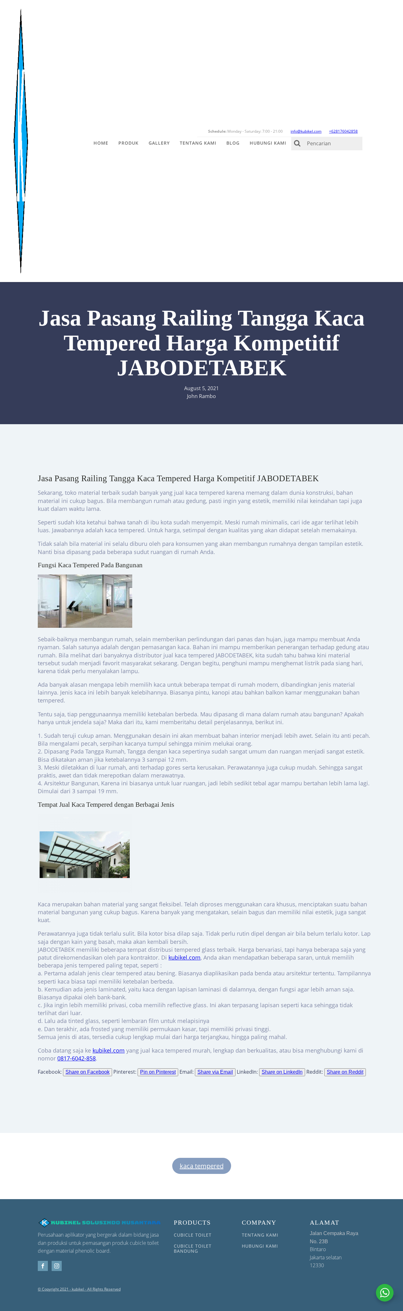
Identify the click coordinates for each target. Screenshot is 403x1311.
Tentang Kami (198, 143)
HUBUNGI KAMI (260, 1246)
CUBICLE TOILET (193, 1235)
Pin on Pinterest (158, 1072)
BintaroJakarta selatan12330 (334, 1250)
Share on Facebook (87, 1072)
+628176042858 (343, 131)
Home (101, 143)
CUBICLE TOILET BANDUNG (193, 1248)
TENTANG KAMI (260, 1235)
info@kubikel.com (306, 131)
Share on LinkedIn (282, 1072)
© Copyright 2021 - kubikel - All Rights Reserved (79, 1289)
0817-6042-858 (76, 1058)
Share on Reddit (345, 1072)
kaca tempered (202, 1166)
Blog (233, 143)
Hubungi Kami (268, 143)
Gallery (159, 143)
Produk (128, 143)
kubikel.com (184, 957)
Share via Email (215, 1072)
